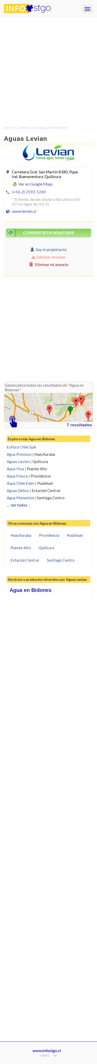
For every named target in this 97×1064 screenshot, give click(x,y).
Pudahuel (75, 535)
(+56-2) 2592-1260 (29, 191)
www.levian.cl (24, 211)
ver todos (21, 505)
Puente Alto (21, 547)
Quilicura (46, 547)
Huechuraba (21, 535)
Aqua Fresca (17, 476)
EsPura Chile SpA (21, 447)
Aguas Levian (18, 461)
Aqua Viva (15, 468)
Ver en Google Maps (35, 184)
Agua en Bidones (52, 127)
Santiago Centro (60, 560)
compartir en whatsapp (48, 232)
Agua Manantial (20, 497)
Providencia (49, 535)
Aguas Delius (18, 490)
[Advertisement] (48, 68)
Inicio (8, 127)
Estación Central (25, 560)
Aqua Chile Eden (20, 483)
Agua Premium (19, 454)
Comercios (26, 127)
